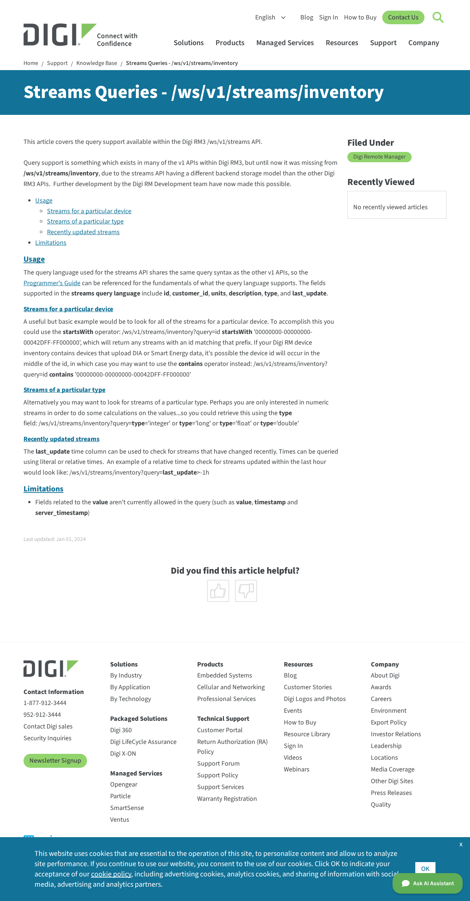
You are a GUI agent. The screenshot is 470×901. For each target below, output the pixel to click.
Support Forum (218, 763)
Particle (120, 796)
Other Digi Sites (392, 781)
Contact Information (54, 692)
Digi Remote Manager (379, 157)
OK (425, 868)
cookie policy (111, 874)
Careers (381, 699)
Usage (44, 200)
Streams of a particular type (85, 221)
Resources (342, 43)
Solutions (189, 43)
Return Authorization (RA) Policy (232, 746)
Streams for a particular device (89, 211)
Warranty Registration (227, 798)
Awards (381, 687)
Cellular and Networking (231, 687)
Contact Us (403, 17)
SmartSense (127, 808)
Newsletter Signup (55, 760)
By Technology (130, 699)
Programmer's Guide (52, 283)
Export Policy (388, 722)
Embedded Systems (224, 675)
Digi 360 (121, 730)
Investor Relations (396, 734)
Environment (388, 710)
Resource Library (307, 734)
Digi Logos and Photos (315, 699)
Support (383, 43)
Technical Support (223, 719)
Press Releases (391, 793)
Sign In (328, 17)
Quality (381, 804)
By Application (130, 687)
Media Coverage (393, 769)
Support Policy (217, 775)
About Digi (385, 675)
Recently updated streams (83, 232)
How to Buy (360, 17)
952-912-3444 (42, 714)
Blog (306, 17)
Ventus (119, 819)
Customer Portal (220, 730)
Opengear (123, 784)
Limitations (50, 242)
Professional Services (226, 699)
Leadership (386, 746)
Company (423, 43)
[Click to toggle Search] (438, 17)
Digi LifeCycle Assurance (143, 741)
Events (293, 710)
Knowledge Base (96, 63)
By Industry (126, 675)
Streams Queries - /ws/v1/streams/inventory (182, 63)
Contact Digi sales (48, 726)
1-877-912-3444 (45, 703)
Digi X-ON (123, 753)
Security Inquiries (48, 738)
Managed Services (285, 43)
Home (31, 63)
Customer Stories (308, 687)
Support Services (220, 787)
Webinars (297, 769)
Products (230, 43)
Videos (293, 757)
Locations (384, 757)
